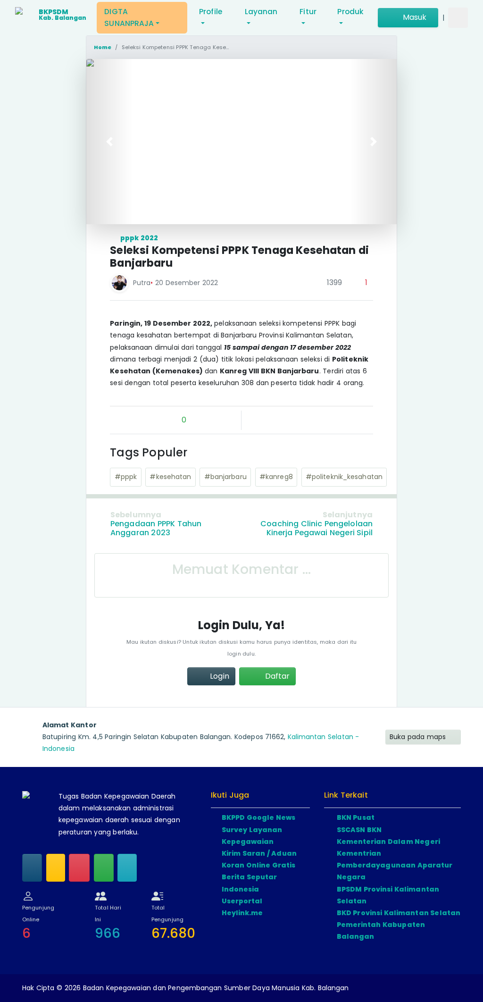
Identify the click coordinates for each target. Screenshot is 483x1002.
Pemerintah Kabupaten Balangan (381, 930)
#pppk (126, 476)
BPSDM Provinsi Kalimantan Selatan (388, 895)
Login (218, 676)
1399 (333, 282)
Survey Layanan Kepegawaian (252, 835)
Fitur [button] (308, 12)
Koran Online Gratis (258, 865)
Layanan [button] (261, 12)
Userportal (242, 901)
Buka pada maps (419, 736)
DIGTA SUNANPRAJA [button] (129, 17)
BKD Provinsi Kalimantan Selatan (399, 913)
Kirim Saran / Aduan (259, 853)
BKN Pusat (356, 817)
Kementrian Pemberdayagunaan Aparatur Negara (395, 865)
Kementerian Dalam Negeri (388, 841)
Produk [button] (350, 12)
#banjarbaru (225, 476)
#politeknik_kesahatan (344, 476)
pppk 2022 (138, 238)
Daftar (276, 676)
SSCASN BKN (359, 829)
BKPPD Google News (258, 817)
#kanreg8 (276, 476)
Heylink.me (242, 913)
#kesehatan (170, 476)
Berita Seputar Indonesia (249, 882)
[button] (109, 141)
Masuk (413, 17)
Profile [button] (210, 12)
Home (102, 47)
